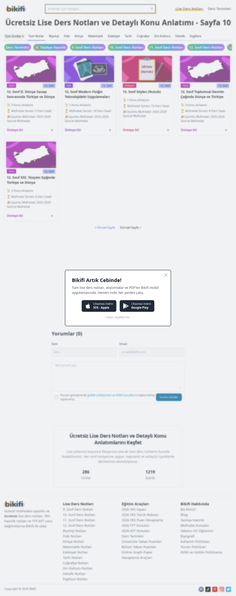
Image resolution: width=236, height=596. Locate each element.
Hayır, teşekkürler (118, 317)
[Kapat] (165, 275)
